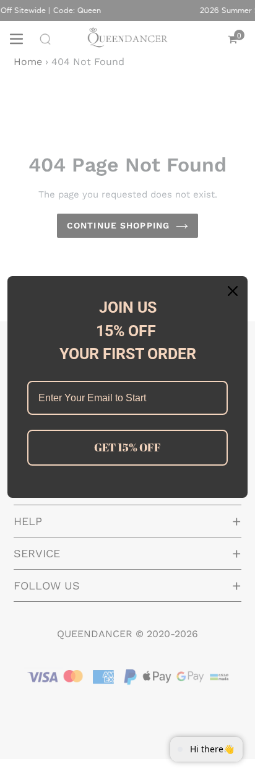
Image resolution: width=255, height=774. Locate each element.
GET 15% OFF (127, 447)
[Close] (233, 291)
